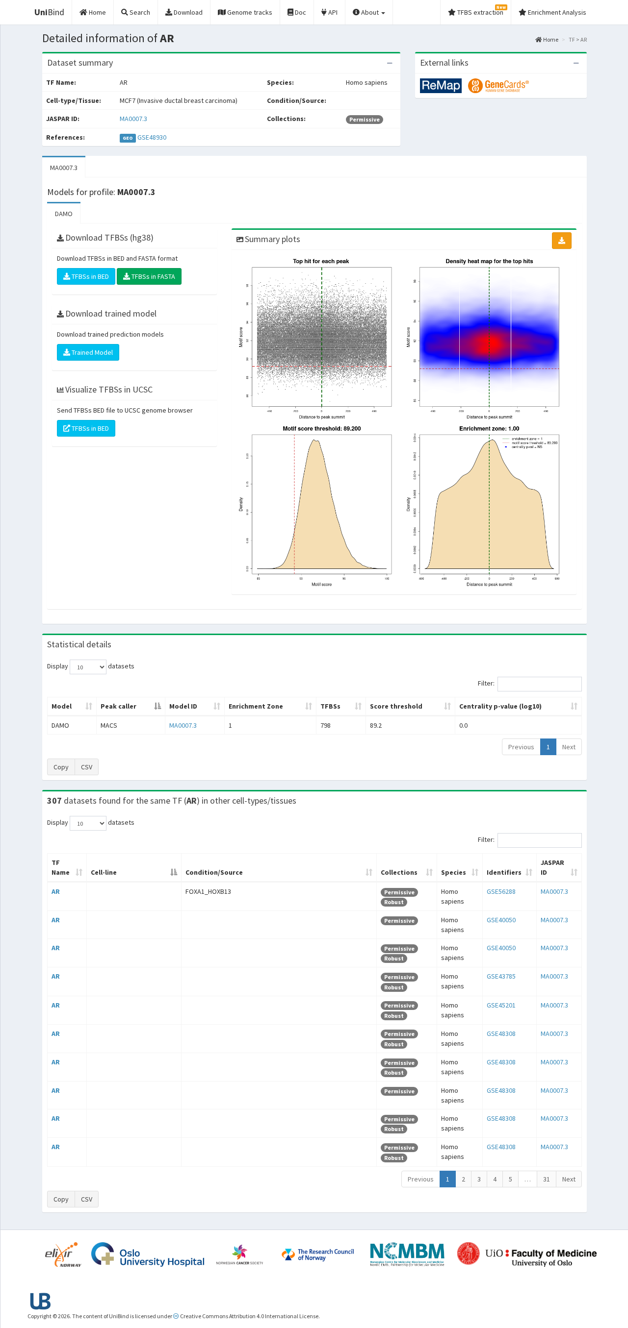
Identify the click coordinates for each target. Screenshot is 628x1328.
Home (550, 39)
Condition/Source (214, 872)
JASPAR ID (552, 867)
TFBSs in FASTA (152, 276)
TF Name (61, 867)
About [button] (370, 12)
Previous (521, 746)
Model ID (183, 706)
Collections (399, 872)
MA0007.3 (133, 118)
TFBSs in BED (89, 276)
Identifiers (504, 872)
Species (453, 872)
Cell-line (104, 872)
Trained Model (91, 352)
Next (569, 746)
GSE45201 (501, 1005)
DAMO (64, 213)
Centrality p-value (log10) (500, 706)
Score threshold (396, 706)
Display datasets (90, 666)
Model (62, 706)
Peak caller (118, 706)
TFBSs (330, 706)
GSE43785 (501, 976)
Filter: (486, 683)
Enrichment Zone (256, 706)
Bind (49, 12)
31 (546, 1179)
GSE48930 (151, 137)
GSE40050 (501, 919)
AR (56, 891)
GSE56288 (501, 891)
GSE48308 (501, 1033)
